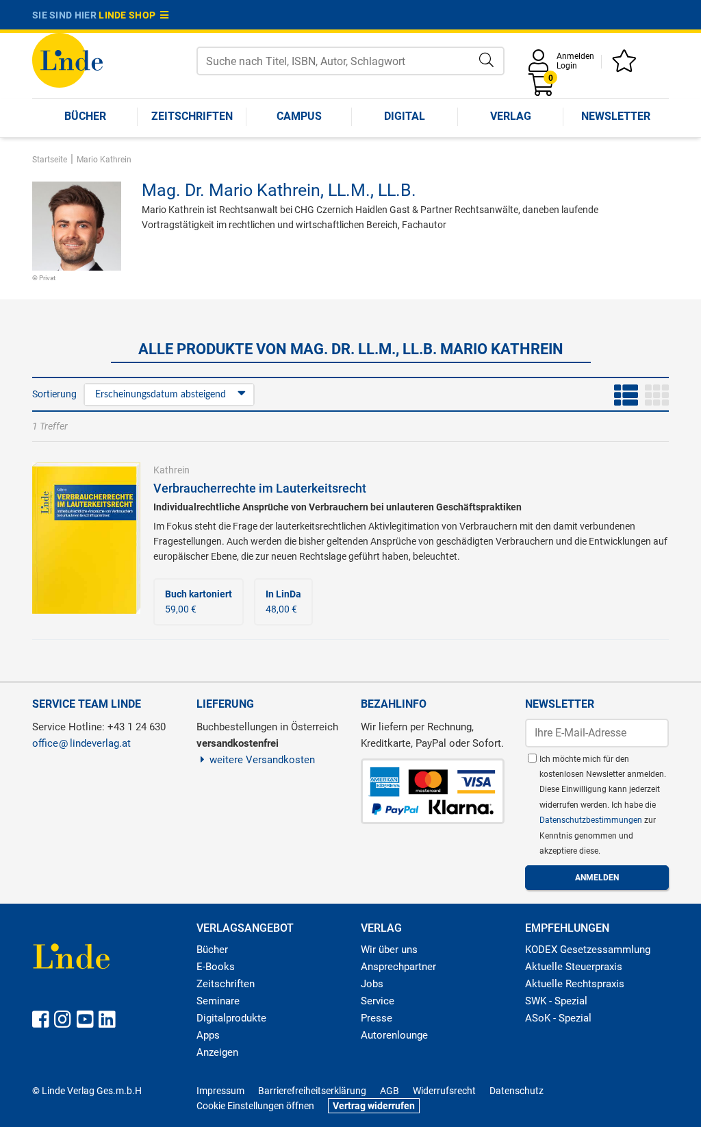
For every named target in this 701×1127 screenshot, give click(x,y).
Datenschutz (516, 1090)
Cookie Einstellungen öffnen (255, 1105)
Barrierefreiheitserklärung (312, 1090)
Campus (299, 116)
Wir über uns (389, 949)
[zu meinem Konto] (540, 65)
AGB (389, 1090)
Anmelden (575, 56)
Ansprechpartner (398, 967)
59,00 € (198, 602)
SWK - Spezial (556, 1001)
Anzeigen (217, 1052)
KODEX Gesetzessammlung (587, 949)
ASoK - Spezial (558, 1018)
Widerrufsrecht (444, 1090)
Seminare (218, 1001)
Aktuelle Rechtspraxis (574, 984)
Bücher (85, 116)
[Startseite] (67, 59)
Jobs (372, 984)
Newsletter (615, 116)
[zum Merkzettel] (626, 65)
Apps (208, 1035)
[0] (542, 89)
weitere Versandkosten (262, 760)
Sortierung (54, 393)
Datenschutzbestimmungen (591, 820)
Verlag (510, 116)
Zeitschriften (192, 116)
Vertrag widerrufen (374, 1105)
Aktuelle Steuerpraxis (573, 967)
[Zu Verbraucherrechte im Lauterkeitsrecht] (86, 537)
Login (567, 66)
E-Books (215, 967)
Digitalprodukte (231, 1018)
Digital (404, 116)
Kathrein (171, 470)
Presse (376, 1018)
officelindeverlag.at (81, 743)
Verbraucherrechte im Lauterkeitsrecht (259, 488)
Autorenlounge (394, 1035)
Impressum (220, 1090)
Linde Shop (129, 15)
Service (377, 1001)
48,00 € (283, 602)
